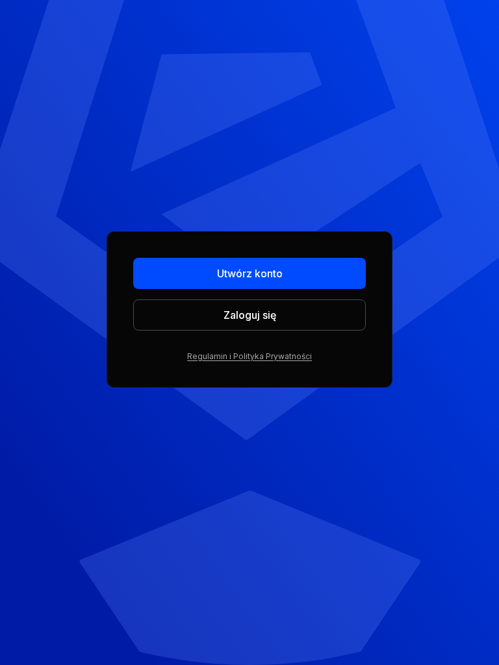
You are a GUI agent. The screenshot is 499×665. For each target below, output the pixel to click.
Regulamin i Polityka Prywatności (249, 356)
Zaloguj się (250, 314)
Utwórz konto (250, 273)
